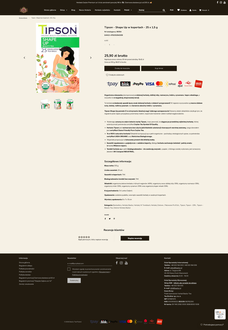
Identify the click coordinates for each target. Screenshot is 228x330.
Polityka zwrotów (25, 272)
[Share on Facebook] (105, 218)
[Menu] (224, 310)
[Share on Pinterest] (114, 218)
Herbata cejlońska (102, 10)
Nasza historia (85, 10)
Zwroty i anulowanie (26, 284)
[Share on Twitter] (110, 218)
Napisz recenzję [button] (135, 238)
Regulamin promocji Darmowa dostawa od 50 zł (37, 278)
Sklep (62, 10)
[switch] (220, 316)
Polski (127, 10)
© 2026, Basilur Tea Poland (72, 322)
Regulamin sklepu (25, 266)
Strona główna (50, 10)
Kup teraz (159, 68)
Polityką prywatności (79, 275)
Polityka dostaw (25, 275)
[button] (24, 57)
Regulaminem (104, 272)
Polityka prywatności (26, 269)
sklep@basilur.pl (176, 268)
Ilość (106, 40)
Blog (73, 10)
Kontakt (117, 10)
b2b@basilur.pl (175, 288)
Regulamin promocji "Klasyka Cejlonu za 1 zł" (35, 281)
